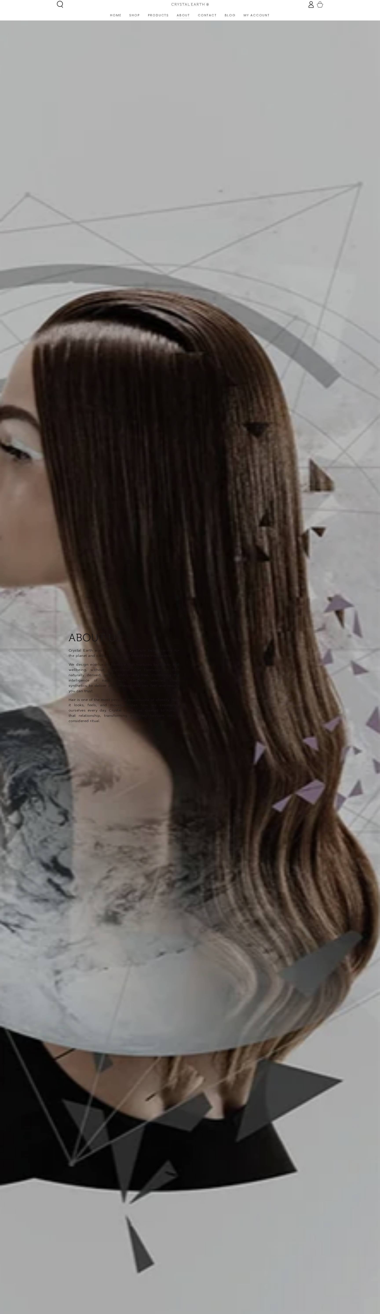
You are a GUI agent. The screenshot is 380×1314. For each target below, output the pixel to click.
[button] (60, 4)
